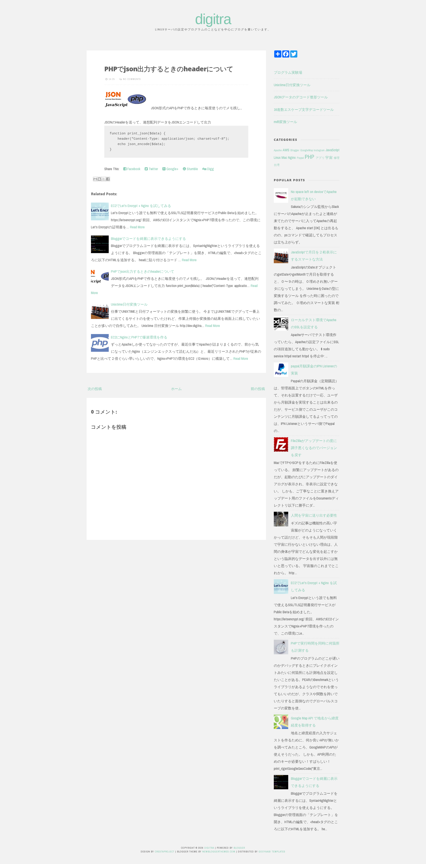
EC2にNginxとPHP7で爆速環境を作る (139, 337)
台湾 (277, 165)
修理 (336, 158)
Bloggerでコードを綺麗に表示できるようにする (148, 238)
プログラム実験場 (288, 72)
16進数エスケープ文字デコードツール (304, 109)
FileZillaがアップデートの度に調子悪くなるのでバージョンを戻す (314, 447)
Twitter (153, 168)
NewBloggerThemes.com (218, 851)
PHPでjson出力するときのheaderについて (168, 68)
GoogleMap (306, 150)
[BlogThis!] (99, 179)
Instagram (319, 150)
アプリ (320, 158)
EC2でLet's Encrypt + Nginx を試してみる (141, 205)
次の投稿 (95, 388)
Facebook (133, 168)
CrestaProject (164, 851)
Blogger (294, 150)
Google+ (172, 168)
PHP (309, 157)
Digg (210, 168)
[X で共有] (103, 179)
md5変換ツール (285, 121)
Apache (278, 150)
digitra (213, 19)
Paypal (300, 158)
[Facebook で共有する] (108, 179)
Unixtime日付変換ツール (129, 304)
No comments (132, 79)
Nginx (292, 157)
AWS (286, 149)
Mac (284, 157)
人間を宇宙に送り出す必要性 (314, 515)
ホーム (176, 388)
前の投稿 (258, 388)
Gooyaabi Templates (272, 851)
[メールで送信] (95, 179)
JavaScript (332, 149)
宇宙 (329, 157)
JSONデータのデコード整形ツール (301, 97)
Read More (137, 227)
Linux (277, 157)
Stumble (192, 168)
